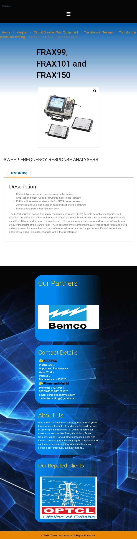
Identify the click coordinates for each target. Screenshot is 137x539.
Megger (22, 32)
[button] (95, 91)
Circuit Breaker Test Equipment (56, 32)
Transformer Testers (98, 32)
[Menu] (68, 13)
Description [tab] (19, 173)
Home (6, 32)
